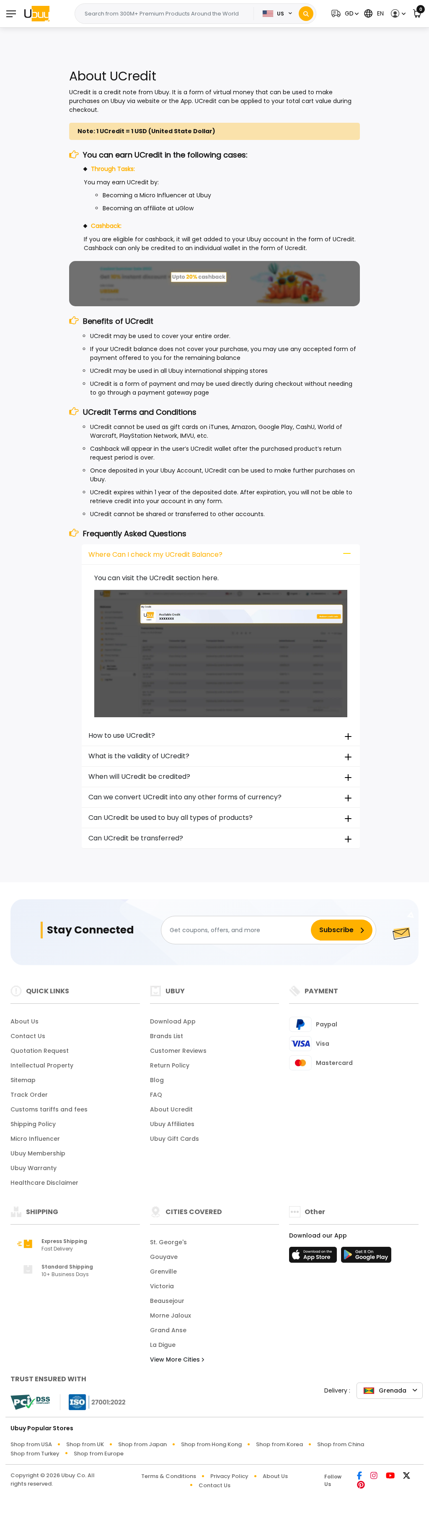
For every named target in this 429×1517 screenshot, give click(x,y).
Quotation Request (39, 1051)
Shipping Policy (33, 1124)
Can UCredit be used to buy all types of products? (170, 817)
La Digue (163, 1345)
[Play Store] (366, 1257)
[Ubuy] (36, 13)
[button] (344, 13)
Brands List (166, 1036)
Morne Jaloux (170, 1315)
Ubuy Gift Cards (174, 1139)
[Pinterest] (361, 1485)
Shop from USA (31, 1444)
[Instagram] (374, 1476)
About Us (24, 1021)
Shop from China (340, 1444)
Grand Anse (168, 1330)
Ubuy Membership (37, 1153)
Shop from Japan (142, 1444)
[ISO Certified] (93, 1402)
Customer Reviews (178, 1051)
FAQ (156, 1095)
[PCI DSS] (30, 1402)
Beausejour (167, 1301)
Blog (157, 1080)
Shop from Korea (279, 1444)
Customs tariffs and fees (49, 1109)
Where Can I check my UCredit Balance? (155, 554)
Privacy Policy (229, 1476)
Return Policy (169, 1065)
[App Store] (314, 1257)
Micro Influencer (35, 1139)
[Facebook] (359, 1476)
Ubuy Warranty (33, 1168)
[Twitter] (406, 1476)
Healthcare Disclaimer (44, 1182)
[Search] (306, 13)
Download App (173, 1021)
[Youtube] (390, 1476)
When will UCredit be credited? (139, 776)
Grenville (163, 1271)
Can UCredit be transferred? (135, 838)
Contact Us (27, 1036)
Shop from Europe (99, 1454)
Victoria (162, 1286)
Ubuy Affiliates (172, 1124)
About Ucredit (171, 1109)
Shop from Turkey (34, 1454)
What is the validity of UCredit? (138, 756)
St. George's (168, 1242)
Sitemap (23, 1080)
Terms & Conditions (168, 1476)
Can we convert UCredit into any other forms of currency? (185, 797)
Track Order (29, 1095)
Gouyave (164, 1257)
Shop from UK (85, 1444)
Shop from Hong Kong (211, 1444)
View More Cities (176, 1359)
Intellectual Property (41, 1065)
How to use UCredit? (121, 735)
